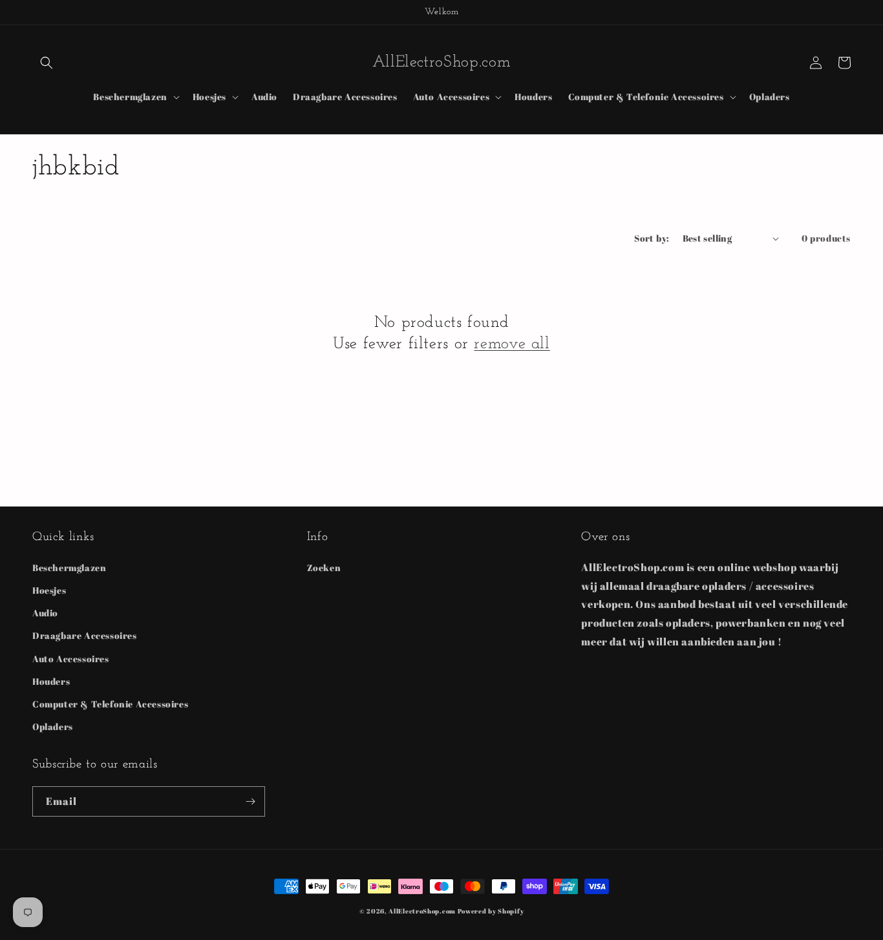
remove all (511, 344)
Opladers (52, 726)
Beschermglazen (69, 567)
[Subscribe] (250, 801)
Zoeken (324, 567)
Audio (45, 613)
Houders (51, 681)
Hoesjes (49, 590)
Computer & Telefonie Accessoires (110, 704)
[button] (46, 62)
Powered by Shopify (491, 910)
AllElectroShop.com (422, 910)
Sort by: (651, 238)
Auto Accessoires (70, 659)
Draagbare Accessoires (84, 635)
